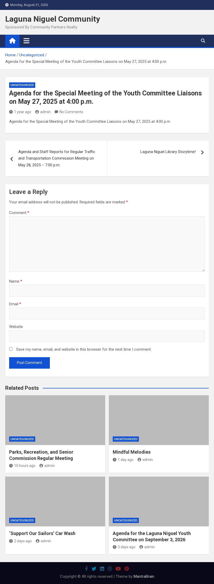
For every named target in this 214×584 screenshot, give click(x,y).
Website (16, 326)
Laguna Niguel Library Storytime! (168, 151)
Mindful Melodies (132, 452)
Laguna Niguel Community (52, 18)
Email (15, 304)
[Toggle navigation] (26, 41)
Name (15, 281)
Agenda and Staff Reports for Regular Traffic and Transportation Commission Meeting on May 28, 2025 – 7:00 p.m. (56, 158)
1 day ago (126, 460)
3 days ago (126, 547)
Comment (19, 212)
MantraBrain (144, 576)
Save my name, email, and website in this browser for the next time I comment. (84, 349)
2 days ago (23, 541)
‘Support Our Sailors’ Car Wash (42, 533)
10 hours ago (24, 466)
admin (45, 112)
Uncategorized (22, 85)
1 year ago (22, 112)
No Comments (71, 112)
